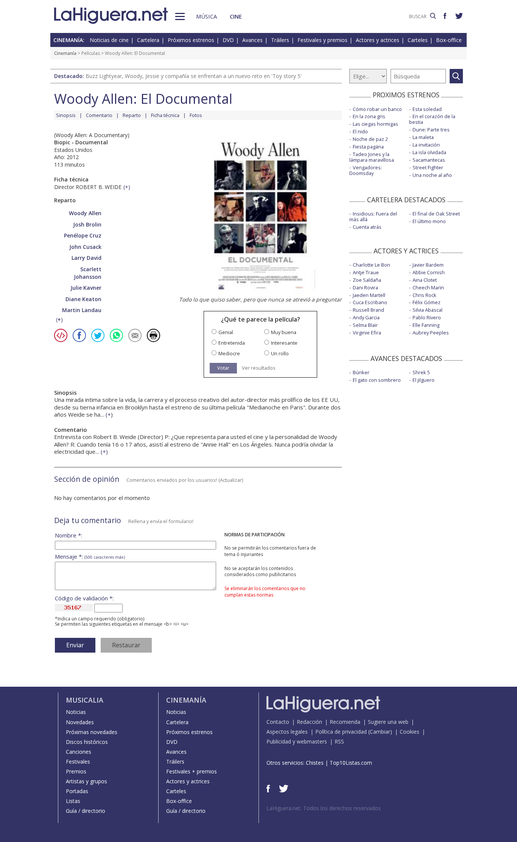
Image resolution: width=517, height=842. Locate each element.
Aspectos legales (287, 731)
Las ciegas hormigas (375, 123)
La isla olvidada (429, 152)
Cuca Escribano (370, 302)
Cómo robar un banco (377, 109)
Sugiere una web (388, 721)
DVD (228, 40)
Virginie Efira (367, 332)
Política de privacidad (341, 731)
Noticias (76, 711)
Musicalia (84, 700)
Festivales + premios (191, 771)
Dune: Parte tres (431, 129)
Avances (252, 40)
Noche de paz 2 (370, 139)
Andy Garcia (366, 317)
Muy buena (283, 332)
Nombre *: (68, 535)
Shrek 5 (421, 372)
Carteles (418, 40)
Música (206, 16)
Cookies (409, 731)
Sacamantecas (429, 159)
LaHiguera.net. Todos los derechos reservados (323, 808)
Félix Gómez (427, 302)
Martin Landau (81, 310)
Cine (236, 16)
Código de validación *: (84, 598)
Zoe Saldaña (367, 280)
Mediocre (229, 353)
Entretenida (231, 343)
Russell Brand (368, 309)
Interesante (284, 343)
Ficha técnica (165, 115)
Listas (73, 801)
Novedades (80, 722)
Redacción (309, 721)
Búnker (361, 372)
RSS (339, 741)
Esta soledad (427, 109)
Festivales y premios (322, 40)
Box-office (449, 40)
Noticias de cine (109, 40)
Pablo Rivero (427, 317)
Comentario (99, 115)
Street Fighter (428, 167)
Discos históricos (87, 741)
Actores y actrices (377, 40)
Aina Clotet (425, 280)
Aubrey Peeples (431, 332)
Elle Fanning (426, 325)
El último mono (429, 221)
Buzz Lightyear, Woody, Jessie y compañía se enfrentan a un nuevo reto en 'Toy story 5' (194, 76)
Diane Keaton (83, 299)
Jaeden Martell (369, 295)
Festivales (78, 761)
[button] (180, 16)
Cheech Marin (428, 287)
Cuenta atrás (367, 226)
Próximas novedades (91, 732)
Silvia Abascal (427, 309)
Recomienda (345, 721)
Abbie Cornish (429, 272)
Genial (225, 332)
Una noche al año (432, 175)
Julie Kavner (85, 287)
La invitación (426, 144)
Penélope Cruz (82, 235)
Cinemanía (65, 53)
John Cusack (85, 246)
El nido (360, 131)
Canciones (78, 751)
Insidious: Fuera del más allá (373, 216)
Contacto (277, 721)
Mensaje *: (90, 556)
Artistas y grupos (86, 781)
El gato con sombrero (377, 379)
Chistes (315, 762)
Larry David (86, 257)
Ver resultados (259, 368)
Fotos (196, 115)
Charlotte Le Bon (371, 264)
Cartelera (148, 40)
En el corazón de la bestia (432, 119)
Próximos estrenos (191, 40)
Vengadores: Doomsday (365, 170)
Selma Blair (365, 325)
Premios (76, 771)
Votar (223, 367)
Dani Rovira (365, 287)
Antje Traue (366, 272)
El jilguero (423, 379)
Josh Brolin (87, 224)
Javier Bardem (428, 264)
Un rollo (280, 353)
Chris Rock (424, 295)
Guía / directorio (85, 810)
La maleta (423, 137)
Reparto (132, 115)
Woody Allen (85, 213)
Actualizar (231, 479)
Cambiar (380, 731)
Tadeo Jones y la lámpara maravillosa (371, 157)
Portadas (77, 791)
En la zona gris (369, 116)
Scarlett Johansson (87, 273)
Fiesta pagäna (368, 146)
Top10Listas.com (351, 762)
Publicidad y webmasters (296, 741)
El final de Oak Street (436, 213)
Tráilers (280, 40)
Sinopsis (66, 115)
